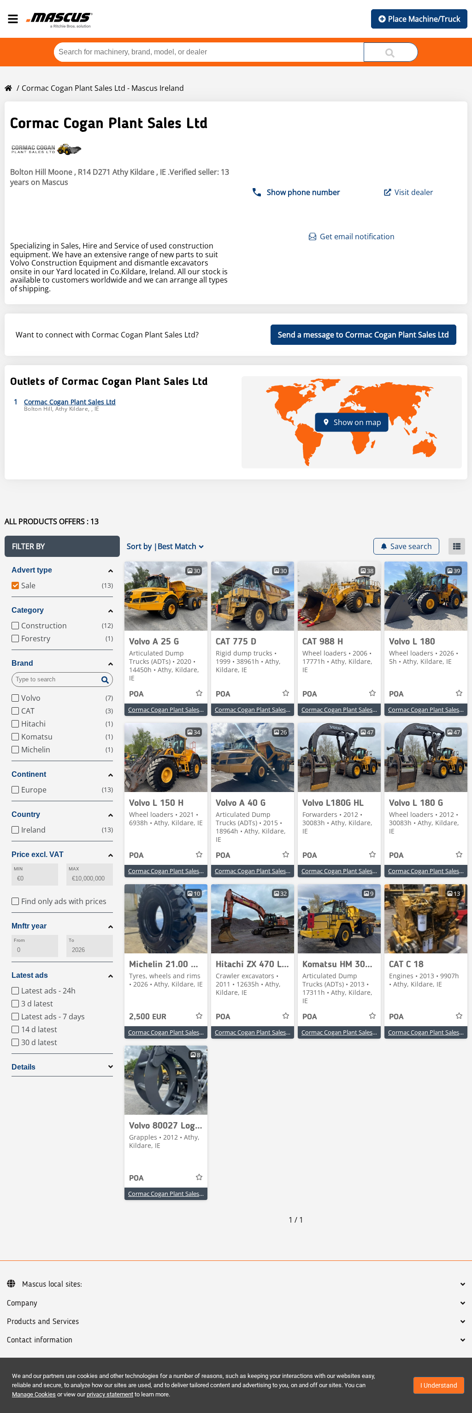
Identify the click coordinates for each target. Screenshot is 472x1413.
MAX (74, 868)
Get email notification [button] (357, 236)
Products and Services (43, 1322)
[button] (62, 546)
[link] (165, 596)
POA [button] (136, 694)
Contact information (39, 1340)
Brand (22, 663)
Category (28, 610)
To (71, 940)
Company (22, 1303)
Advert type (32, 570)
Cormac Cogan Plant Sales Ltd (169, 709)
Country (26, 814)
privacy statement (110, 1394)
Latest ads (30, 975)
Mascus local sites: (52, 1284)
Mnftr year (29, 926)
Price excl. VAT (38, 854)
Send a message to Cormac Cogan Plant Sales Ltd (363, 335)
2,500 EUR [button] (147, 1017)
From (19, 940)
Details (23, 1067)
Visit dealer (414, 192)
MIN (18, 868)
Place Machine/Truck (424, 19)
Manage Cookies (34, 1394)
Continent (29, 774)
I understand (438, 1385)
